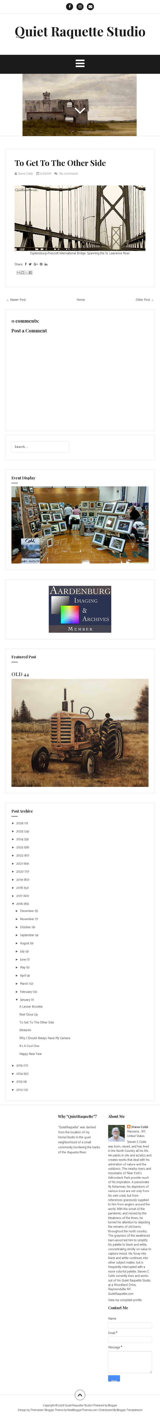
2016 (20, 904)
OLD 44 (20, 674)
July (22, 951)
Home (81, 299)
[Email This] (18, 273)
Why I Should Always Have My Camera (44, 1038)
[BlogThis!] (22, 273)
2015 (20, 1065)
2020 (20, 871)
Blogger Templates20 (129, 1410)
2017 (19, 896)
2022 (20, 855)
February (26, 991)
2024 (20, 839)
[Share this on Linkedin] (46, 264)
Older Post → (145, 299)
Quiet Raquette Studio (80, 31)
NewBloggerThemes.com (82, 1410)
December (27, 911)
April (23, 975)
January (25, 999)
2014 (20, 1073)
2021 (20, 863)
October (26, 927)
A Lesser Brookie (30, 1006)
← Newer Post (16, 299)
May (23, 967)
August (25, 943)
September (27, 935)
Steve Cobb (139, 1127)
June (23, 959)
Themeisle (36, 1410)
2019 (20, 879)
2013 (19, 1081)
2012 (20, 1089)
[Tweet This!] (30, 264)
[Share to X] (26, 273)
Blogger (112, 1405)
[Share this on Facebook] (26, 264)
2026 (20, 823)
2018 (20, 887)
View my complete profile (125, 1300)
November (27, 919)
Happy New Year (30, 1054)
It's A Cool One (29, 1046)
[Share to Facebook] (30, 273)
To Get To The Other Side (60, 162)
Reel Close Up (28, 1014)
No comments (69, 173)
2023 (20, 847)
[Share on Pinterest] (41, 264)
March (24, 983)
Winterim (25, 1030)
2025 (20, 831)
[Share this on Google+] (36, 264)
